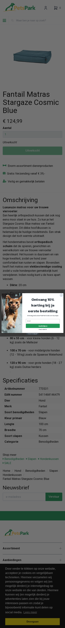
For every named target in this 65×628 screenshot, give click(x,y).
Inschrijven (42, 326)
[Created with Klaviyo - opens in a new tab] (32, 334)
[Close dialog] (61, 295)
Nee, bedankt (43, 330)
